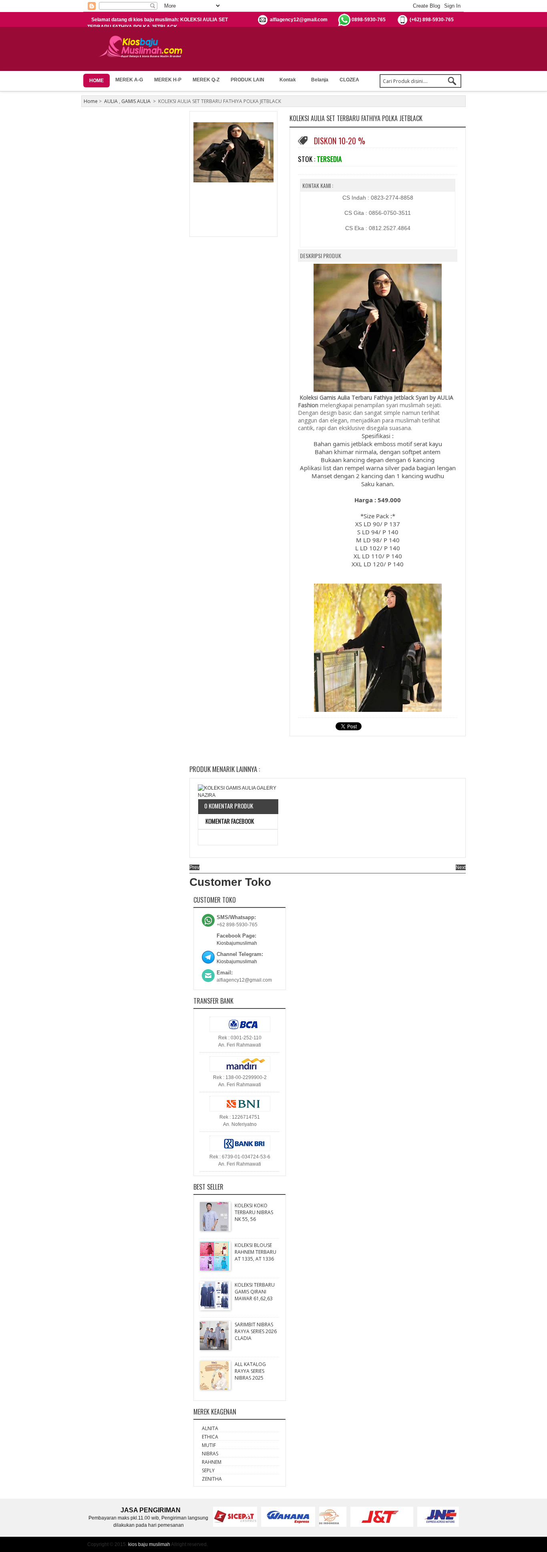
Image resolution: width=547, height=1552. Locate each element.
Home (91, 101)
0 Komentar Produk (228, 805)
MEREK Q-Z (206, 80)
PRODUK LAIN (247, 80)
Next (461, 867)
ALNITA (210, 1428)
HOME (96, 80)
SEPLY (208, 1470)
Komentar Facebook (229, 820)
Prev (194, 867)
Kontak (288, 80)
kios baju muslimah (149, 1544)
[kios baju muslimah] (143, 47)
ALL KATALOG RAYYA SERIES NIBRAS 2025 (250, 1371)
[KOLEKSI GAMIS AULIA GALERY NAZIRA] (238, 791)
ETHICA (210, 1436)
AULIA (111, 101)
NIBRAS (210, 1453)
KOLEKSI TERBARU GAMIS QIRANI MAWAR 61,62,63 (255, 1291)
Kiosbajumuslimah (237, 943)
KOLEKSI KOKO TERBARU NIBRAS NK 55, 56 (254, 1212)
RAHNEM (211, 1462)
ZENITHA (212, 1478)
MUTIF (209, 1445)
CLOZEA (349, 80)
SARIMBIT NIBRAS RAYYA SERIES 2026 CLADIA (256, 1331)
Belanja (319, 80)
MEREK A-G (129, 80)
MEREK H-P (167, 80)
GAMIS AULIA (136, 101)
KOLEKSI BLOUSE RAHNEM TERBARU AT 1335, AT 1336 (255, 1252)
